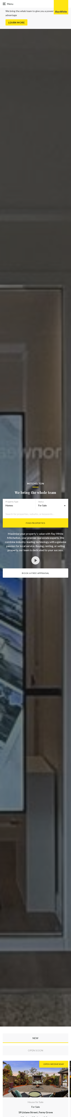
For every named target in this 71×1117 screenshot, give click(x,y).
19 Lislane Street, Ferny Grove (35, 1112)
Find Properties (35, 523)
